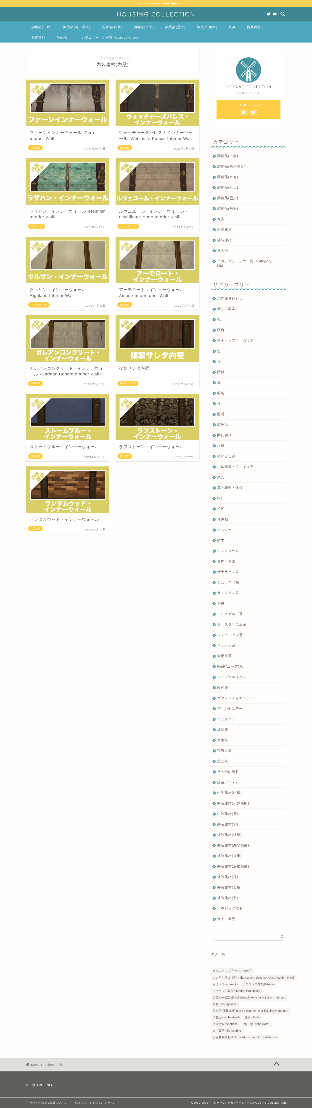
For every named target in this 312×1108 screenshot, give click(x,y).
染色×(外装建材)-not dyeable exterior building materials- (249, 997)
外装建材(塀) (227, 824)
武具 (221, 477)
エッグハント (228, 719)
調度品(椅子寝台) (76, 27)
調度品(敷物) (207, 27)
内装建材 (254, 27)
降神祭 (222, 687)
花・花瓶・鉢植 (230, 488)
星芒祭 (222, 761)
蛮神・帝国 (226, 561)
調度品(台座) (112, 27)
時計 (221, 498)
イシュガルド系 (230, 614)
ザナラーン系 (228, 572)
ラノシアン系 (228, 593)
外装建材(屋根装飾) (233, 866)
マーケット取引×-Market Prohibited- (236, 991)
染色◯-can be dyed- (226, 1017)
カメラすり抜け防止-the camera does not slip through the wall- (254, 977)
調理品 (222, 424)
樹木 (221, 540)
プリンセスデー (230, 708)
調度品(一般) (42, 27)
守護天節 (224, 750)
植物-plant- (252, 1017)
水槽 (221, 445)
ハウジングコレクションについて (94, 1102)
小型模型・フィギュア (235, 466)
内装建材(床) (227, 814)
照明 (221, 414)
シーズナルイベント (233, 677)
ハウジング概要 (230, 908)
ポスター (224, 530)
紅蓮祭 (222, 729)
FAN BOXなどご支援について (47, 1102)
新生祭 (222, 740)
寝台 (221, 330)
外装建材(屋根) (229, 856)
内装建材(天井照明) (233, 803)
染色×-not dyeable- (225, 1004)
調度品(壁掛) (175, 27)
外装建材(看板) (229, 887)
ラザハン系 (226, 645)
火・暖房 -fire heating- (227, 1030)
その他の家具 (228, 771)
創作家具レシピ (230, 298)
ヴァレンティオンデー (235, 698)
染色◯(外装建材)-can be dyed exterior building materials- (250, 1010)
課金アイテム (228, 782)
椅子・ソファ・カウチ (235, 340)
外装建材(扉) (227, 877)
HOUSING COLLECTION (156, 14)
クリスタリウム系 (231, 624)
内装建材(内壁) (229, 793)
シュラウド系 (228, 582)
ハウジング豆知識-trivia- (259, 984)
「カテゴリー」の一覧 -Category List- (109, 37)
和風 (221, 603)
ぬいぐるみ (226, 456)
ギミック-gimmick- (225, 984)
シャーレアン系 (230, 635)
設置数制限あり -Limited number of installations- (245, 1037)
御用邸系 (224, 656)
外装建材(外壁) (229, 835)
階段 (221, 372)
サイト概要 (226, 919)
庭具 (232, 27)
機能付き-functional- (226, 1024)
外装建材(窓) (227, 898)
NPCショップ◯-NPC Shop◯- (232, 971)
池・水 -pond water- (257, 1024)
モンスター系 (228, 551)
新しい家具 (226, 309)
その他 (62, 37)
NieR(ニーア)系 (230, 666)
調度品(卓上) (144, 27)
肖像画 (222, 519)
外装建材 (38, 37)
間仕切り (224, 435)
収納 (221, 393)
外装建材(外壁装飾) (233, 845)
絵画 (221, 509)
